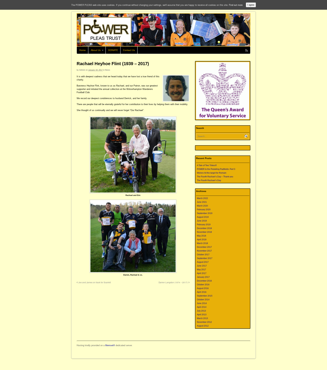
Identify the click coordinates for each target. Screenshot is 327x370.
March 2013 (202, 318)
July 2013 (201, 311)
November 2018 (204, 232)
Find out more (236, 4)
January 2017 (203, 277)
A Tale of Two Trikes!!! (207, 165)
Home (82, 50)
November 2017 (204, 251)
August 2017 (203, 262)
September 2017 (204, 258)
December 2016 (204, 281)
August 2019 (203, 217)
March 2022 (202, 198)
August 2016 (203, 288)
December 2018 (204, 228)
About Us (96, 50)
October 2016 (203, 284)
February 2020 (204, 209)
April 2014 (201, 307)
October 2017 (203, 254)
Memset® (110, 345)
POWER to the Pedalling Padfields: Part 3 (216, 169)
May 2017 (201, 269)
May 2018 (201, 236)
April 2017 (201, 273)
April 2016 (201, 292)
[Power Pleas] (104, 30)
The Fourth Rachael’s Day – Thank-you (215, 176)
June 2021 (202, 202)
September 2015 (204, 296)
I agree (250, 5)
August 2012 (203, 326)
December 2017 (204, 247)
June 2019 (202, 221)
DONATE (113, 50)
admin (82, 70)
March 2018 (202, 243)
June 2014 (202, 303)
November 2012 (204, 322)
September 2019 (204, 213)
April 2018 (201, 239)
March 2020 (202, 206)
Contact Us (129, 50)
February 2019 (204, 224)
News (107, 70)
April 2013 (201, 314)
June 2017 (202, 266)
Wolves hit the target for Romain (211, 173)
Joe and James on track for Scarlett (94, 282)
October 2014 (203, 299)
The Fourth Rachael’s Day (209, 180)
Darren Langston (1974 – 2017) (173, 282)
